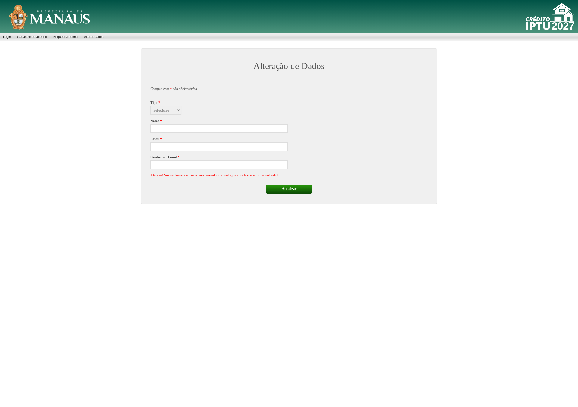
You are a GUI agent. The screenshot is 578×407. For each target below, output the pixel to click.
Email (156, 139)
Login (7, 37)
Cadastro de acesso (32, 37)
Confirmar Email (164, 157)
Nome (156, 121)
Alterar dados (94, 37)
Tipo (155, 103)
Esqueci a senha (65, 37)
